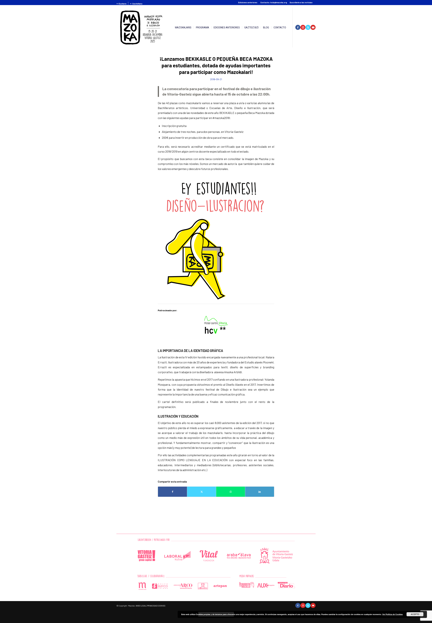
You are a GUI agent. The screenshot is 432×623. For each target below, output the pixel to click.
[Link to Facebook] (297, 27)
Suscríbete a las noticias (301, 2)
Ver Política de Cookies (392, 614)
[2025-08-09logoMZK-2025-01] (141, 27)
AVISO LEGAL (141, 606)
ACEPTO (415, 614)
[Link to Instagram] (302, 27)
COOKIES (161, 606)
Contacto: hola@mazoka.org (273, 2)
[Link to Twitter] (307, 27)
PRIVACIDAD (152, 606)
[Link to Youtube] (313, 27)
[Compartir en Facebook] (172, 492)
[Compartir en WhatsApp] (230, 492)
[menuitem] (122, 4)
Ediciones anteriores (247, 2)
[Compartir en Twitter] (201, 492)
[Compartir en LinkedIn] (259, 492)
